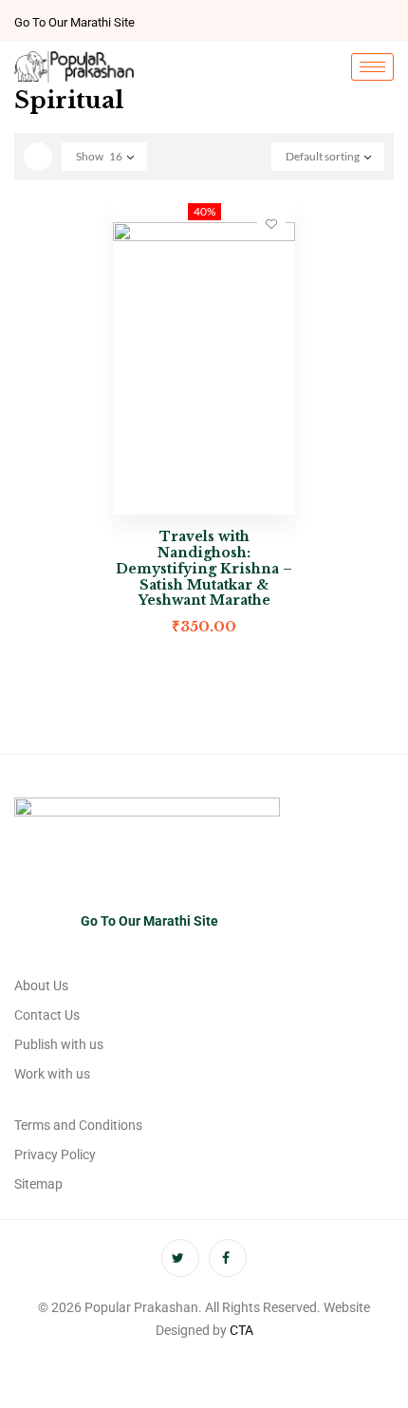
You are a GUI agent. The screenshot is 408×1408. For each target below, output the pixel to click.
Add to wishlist (271, 223)
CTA (241, 1330)
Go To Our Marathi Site (74, 22)
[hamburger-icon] (372, 67)
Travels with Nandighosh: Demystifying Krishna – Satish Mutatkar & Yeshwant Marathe (204, 568)
